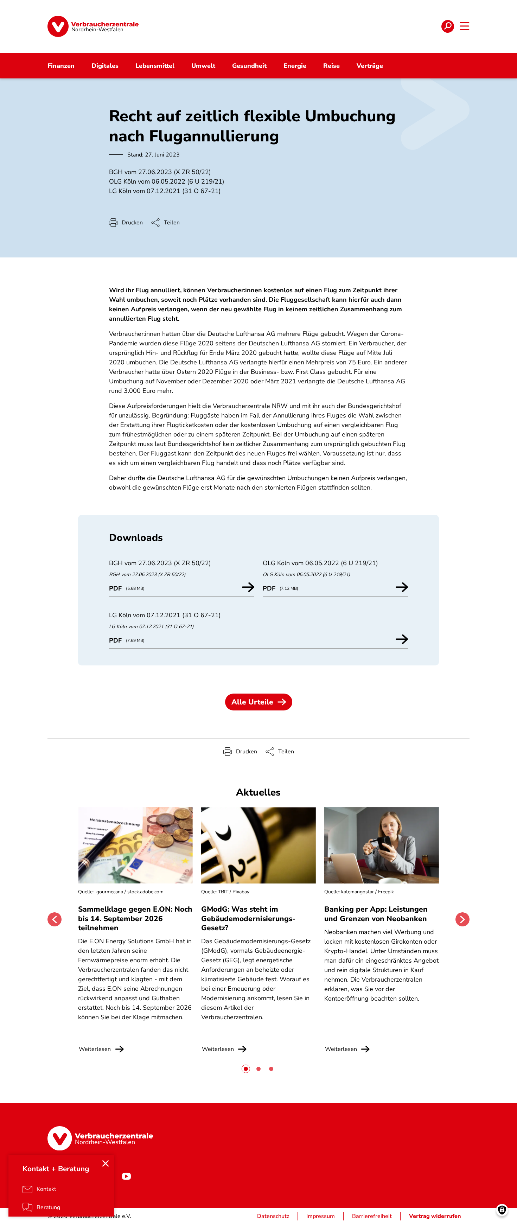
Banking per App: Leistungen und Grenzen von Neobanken (376, 913)
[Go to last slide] (54, 919)
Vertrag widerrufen (435, 1216)
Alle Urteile (252, 702)
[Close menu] (105, 1163)
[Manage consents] (502, 1210)
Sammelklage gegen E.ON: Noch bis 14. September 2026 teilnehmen (135, 918)
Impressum (320, 1216)
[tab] (246, 1069)
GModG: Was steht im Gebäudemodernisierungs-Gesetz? (248, 918)
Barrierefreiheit (372, 1216)
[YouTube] (126, 1176)
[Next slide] (462, 919)
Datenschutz (273, 1216)
